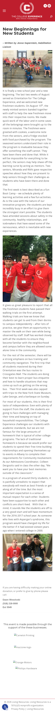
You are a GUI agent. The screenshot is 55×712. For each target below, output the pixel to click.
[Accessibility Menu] (5, 707)
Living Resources (35, 708)
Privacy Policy (18, 708)
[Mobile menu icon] (4, 10)
